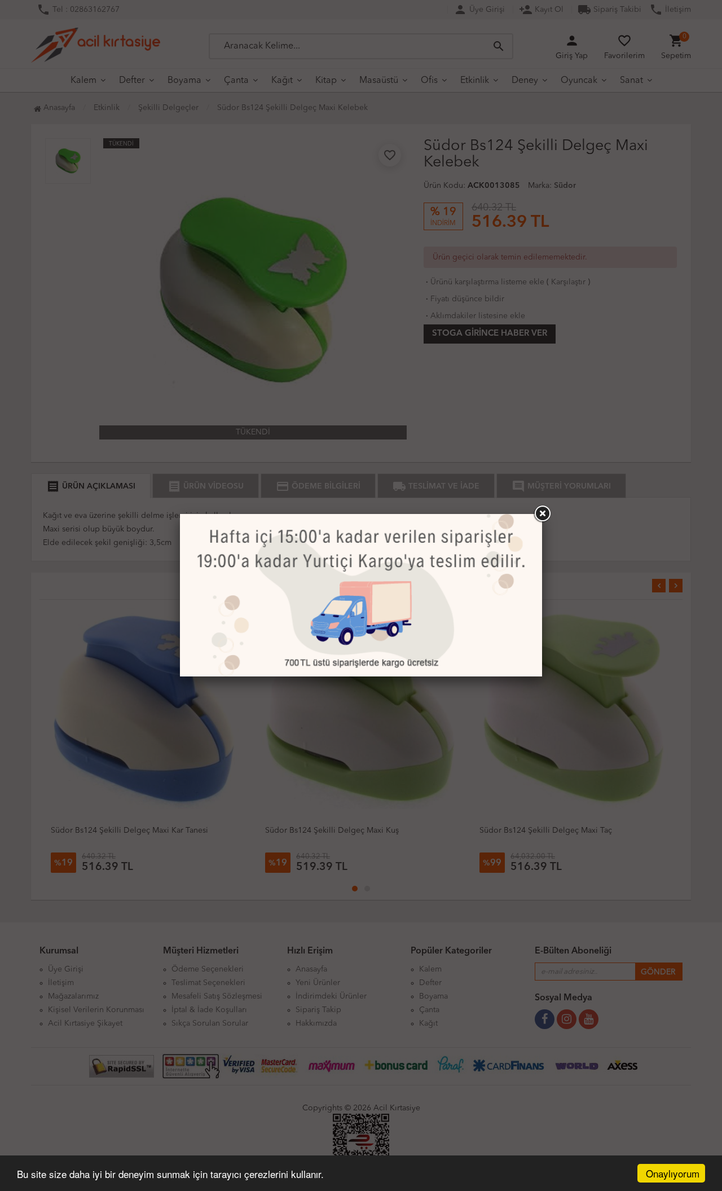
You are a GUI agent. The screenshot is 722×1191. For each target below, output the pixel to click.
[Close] (542, 514)
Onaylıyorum (672, 1173)
